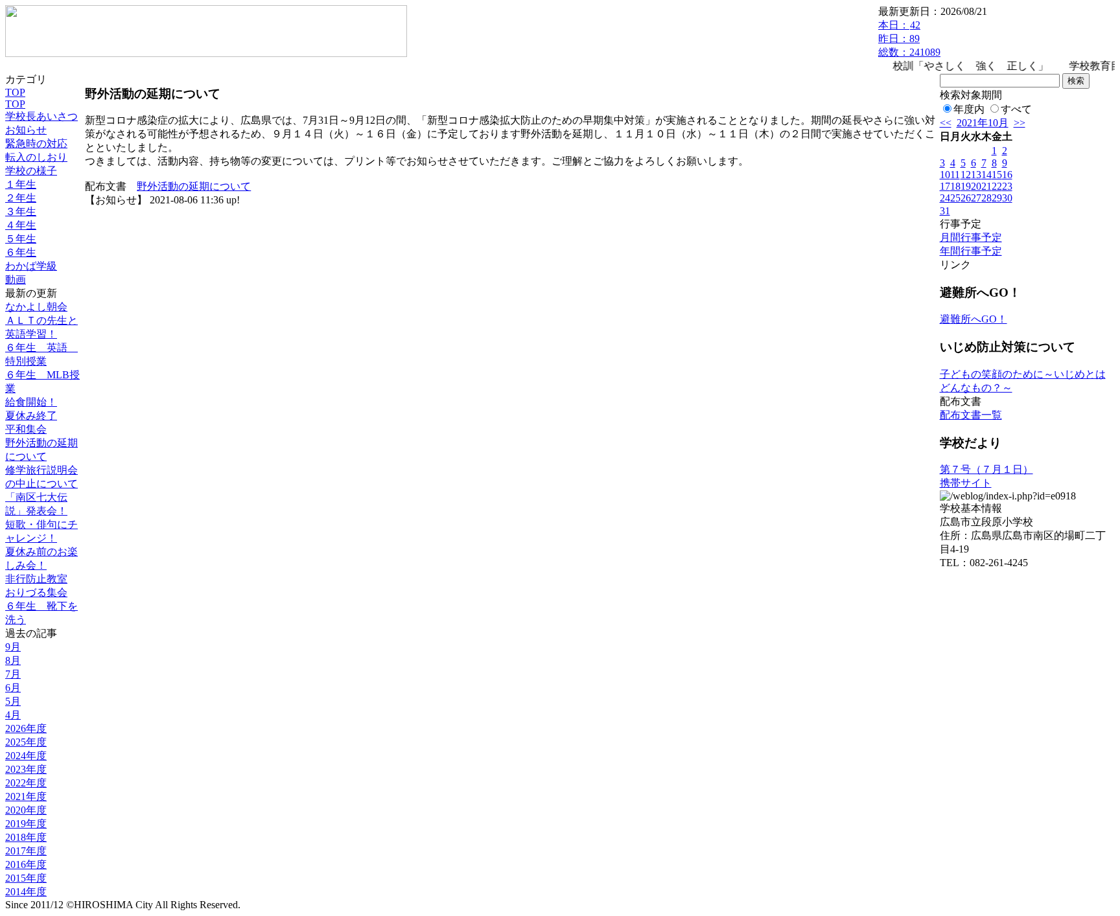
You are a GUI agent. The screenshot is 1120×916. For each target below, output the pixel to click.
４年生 (20, 225)
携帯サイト (966, 482)
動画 (15, 279)
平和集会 (26, 429)
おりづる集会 (36, 592)
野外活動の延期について (194, 186)
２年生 (20, 197)
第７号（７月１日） (986, 469)
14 (986, 174)
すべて (1016, 109)
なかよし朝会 (36, 306)
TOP (15, 92)
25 (955, 197)
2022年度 (26, 782)
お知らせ (26, 129)
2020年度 (26, 810)
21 (986, 186)
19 (966, 186)
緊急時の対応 (36, 143)
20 (976, 186)
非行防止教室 (36, 578)
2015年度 (26, 878)
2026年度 (26, 728)
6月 (13, 687)
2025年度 (26, 742)
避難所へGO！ (973, 319)
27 (976, 197)
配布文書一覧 (971, 414)
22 (997, 186)
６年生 (20, 252)
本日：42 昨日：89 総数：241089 (909, 38)
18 (955, 186)
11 (955, 174)
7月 (13, 674)
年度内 (969, 109)
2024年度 (26, 755)
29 (997, 197)
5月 (13, 701)
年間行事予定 (971, 251)
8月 (13, 660)
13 (976, 174)
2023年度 (26, 769)
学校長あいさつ (41, 116)
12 (966, 174)
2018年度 (26, 837)
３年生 (20, 211)
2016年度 (26, 864)
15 (997, 174)
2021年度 (26, 796)
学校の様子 (31, 170)
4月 (13, 714)
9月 (13, 646)
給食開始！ (31, 401)
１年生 (20, 184)
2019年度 (26, 823)
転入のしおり (36, 157)
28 (986, 197)
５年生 (20, 238)
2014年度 (26, 891)
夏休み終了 (31, 415)
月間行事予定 (971, 237)
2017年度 (26, 850)
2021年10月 (983, 122)
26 (966, 197)
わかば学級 (31, 265)
